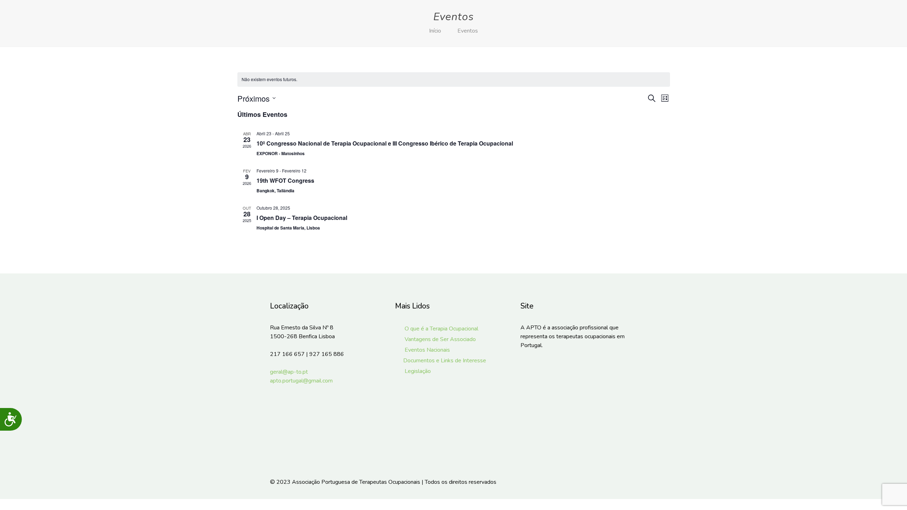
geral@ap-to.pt (289, 372)
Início (435, 31)
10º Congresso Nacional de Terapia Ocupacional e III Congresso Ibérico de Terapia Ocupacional (385, 143)
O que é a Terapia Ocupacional (440, 329)
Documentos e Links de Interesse (444, 360)
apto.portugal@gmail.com (301, 381)
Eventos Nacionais (426, 350)
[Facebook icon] (601, 482)
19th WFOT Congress (285, 180)
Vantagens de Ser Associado (439, 339)
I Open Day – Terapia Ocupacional (302, 218)
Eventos (467, 31)
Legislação (416, 371)
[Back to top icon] (629, 482)
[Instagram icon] (611, 482)
